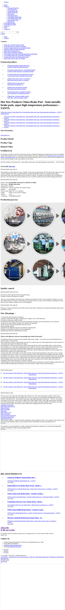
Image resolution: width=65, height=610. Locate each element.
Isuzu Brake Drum (10, 157)
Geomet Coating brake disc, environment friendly (17, 48)
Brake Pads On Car (6, 412)
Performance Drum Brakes (56, 557)
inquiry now (4, 535)
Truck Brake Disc (12, 9)
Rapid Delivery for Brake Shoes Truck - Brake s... (24, 486)
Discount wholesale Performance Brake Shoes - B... (25, 518)
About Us (6, 26)
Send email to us (5, 135)
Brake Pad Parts (5, 408)
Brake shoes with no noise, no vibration (14, 58)
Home (5, 5)
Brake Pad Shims (5, 409)
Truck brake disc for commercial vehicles (15, 46)
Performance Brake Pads (7, 417)
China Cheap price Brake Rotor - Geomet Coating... (25, 494)
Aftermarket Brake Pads (7, 405)
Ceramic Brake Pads (12, 20)
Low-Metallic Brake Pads (14, 18)
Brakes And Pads (5, 414)
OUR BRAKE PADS (10, 24)
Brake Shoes (10, 21)
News (5, 27)
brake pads (12, 166)
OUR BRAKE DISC (10, 23)
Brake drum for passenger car (12, 51)
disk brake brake (24, 557)
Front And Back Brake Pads (8, 415)
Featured (6, 38)
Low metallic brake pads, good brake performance (17, 55)
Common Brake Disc (13, 8)
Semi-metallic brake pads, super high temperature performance (20, 54)
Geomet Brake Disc (12, 11)
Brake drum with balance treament (13, 52)
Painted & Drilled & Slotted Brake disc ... (21, 477)
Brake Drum (10, 14)
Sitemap (11, 557)
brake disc (32, 557)
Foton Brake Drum (52, 155)
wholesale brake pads (6, 418)
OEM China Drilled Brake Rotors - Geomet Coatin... (25, 510)
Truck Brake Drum (12, 15)
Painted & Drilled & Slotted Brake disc (14, 49)
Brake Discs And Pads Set (8, 406)
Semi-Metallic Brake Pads (14, 17)
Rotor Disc (16, 557)
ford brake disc (5, 558)
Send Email (4, 561)
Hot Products (4, 557)
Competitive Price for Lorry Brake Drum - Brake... (25, 502)
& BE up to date (8, 529)
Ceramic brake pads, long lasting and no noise (16, 57)
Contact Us (7, 29)
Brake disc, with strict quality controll (14, 45)
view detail (10, 482)
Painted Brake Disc (12, 12)
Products (6, 6)
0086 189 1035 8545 (15, 546)
